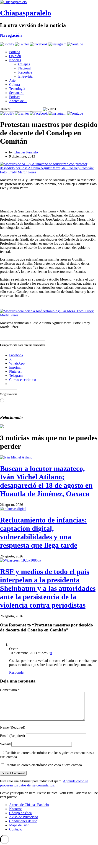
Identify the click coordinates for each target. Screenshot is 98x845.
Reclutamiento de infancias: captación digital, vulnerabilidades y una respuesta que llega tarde (43, 532)
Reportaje (25, 72)
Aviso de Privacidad (23, 817)
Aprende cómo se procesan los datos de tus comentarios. (44, 783)
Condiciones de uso (23, 821)
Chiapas (24, 64)
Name (12, 727)
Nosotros (15, 809)
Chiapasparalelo (25, 13)
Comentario (10, 690)
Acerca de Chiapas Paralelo (29, 805)
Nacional (24, 68)
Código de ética (20, 813)
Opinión (15, 56)
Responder (17, 672)
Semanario (16, 93)
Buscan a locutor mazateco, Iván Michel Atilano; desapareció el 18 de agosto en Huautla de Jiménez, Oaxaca (46, 481)
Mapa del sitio (19, 825)
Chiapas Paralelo (26, 152)
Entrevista (25, 76)
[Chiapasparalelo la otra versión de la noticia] (49, 2)
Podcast (14, 97)
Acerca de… (18, 101)
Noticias (15, 60)
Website (5, 744)
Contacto (15, 829)
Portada (14, 52)
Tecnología (17, 89)
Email (12, 736)
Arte (12, 80)
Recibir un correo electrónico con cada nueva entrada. (44, 765)
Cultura (14, 84)
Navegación (11, 35)
